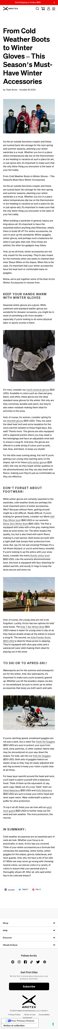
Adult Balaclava (11, 790)
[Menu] (53, 8)
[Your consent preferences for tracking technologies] (53, 1024)
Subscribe (29, 986)
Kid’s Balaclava (44, 790)
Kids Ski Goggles (42, 756)
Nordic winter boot (40, 555)
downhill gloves (14, 420)
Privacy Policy (14, 1014)
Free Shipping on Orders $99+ (28, 2)
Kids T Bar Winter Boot (32, 627)
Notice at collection (14, 1025)
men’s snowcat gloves (37, 389)
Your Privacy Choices (22, 1020)
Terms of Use (30, 1014)
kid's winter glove (36, 462)
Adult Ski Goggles (45, 741)
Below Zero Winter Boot (15, 523)
